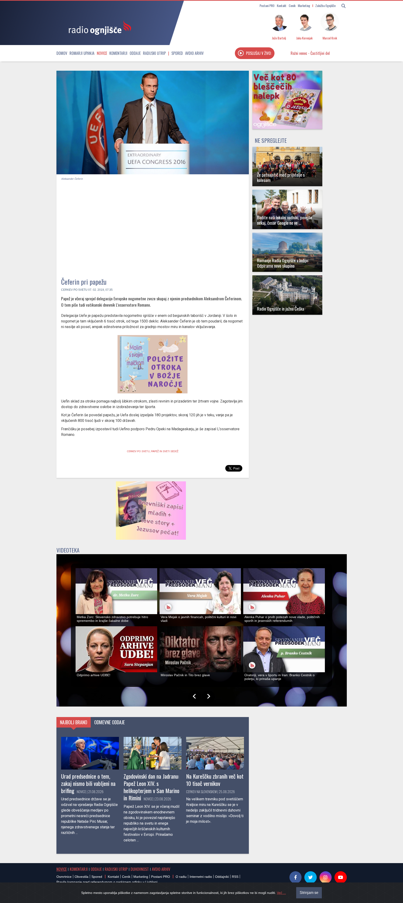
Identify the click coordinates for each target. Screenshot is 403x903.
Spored (177, 53)
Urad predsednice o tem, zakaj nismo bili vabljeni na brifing (88, 783)
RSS (235, 876)
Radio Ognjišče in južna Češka (280, 308)
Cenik (292, 5)
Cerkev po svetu (74, 289)
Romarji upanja (81, 53)
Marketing (304, 5)
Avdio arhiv (194, 53)
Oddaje (135, 53)
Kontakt (281, 5)
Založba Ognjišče (325, 5)
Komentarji (118, 53)
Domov (61, 53)
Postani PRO (267, 5)
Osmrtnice (64, 876)
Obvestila (81, 876)
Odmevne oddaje (109, 722)
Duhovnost (140, 869)
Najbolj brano (73, 722)
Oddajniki (222, 876)
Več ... (281, 893)
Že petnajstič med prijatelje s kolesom (281, 177)
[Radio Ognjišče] (98, 27)
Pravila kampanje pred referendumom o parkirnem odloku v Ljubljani (106, 882)
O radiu (181, 876)
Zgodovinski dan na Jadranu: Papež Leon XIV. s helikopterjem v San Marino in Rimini (151, 787)
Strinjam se (309, 893)
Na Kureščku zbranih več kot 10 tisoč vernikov (214, 780)
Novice (102, 53)
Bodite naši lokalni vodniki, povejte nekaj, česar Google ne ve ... (284, 220)
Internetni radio (201, 876)
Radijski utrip (154, 53)
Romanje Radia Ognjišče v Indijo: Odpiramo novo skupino (283, 263)
